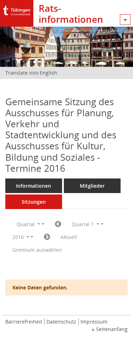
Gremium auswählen (37, 249)
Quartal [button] (26, 224)
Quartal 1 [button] (83, 224)
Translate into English (31, 72)
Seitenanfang (112, 329)
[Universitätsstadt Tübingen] (16, 8)
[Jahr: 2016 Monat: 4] (47, 237)
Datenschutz (61, 321)
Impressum (94, 321)
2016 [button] (18, 237)
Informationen (33, 185)
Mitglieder (92, 185)
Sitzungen (34, 201)
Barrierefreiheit (23, 321)
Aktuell (69, 237)
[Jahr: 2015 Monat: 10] (58, 224)
